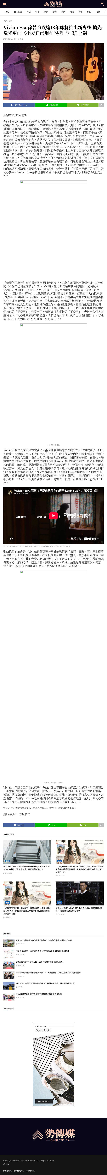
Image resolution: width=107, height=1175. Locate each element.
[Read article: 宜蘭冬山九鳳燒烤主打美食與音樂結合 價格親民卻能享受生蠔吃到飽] (8, 943)
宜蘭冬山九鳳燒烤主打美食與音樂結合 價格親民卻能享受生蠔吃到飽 (44, 940)
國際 (72, 11)
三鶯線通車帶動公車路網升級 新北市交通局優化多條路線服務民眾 (42, 951)
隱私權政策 (18, 1170)
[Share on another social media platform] (101, 105)
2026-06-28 (20, 955)
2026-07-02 (8, 873)
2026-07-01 (60, 876)
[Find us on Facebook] (4, 1164)
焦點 (7, 11)
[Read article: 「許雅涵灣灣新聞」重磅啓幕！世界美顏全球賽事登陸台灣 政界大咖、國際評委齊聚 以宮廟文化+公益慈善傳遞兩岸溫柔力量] (27, 893)
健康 (80, 11)
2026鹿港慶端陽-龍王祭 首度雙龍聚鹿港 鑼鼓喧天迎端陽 (39, 994)
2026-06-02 (20, 976)
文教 (55, 11)
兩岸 (63, 11)
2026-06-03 (20, 987)
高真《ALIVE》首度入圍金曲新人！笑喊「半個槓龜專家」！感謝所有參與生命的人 (79, 909)
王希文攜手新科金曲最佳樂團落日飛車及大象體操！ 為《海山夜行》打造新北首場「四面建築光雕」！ (26, 868)
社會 (37, 11)
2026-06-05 (20, 944)
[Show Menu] (4, 4)
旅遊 (89, 11)
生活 (29, 11)
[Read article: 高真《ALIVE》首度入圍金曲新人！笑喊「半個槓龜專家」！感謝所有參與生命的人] (80, 893)
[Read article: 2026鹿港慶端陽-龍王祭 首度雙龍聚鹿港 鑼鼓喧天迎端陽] (8, 997)
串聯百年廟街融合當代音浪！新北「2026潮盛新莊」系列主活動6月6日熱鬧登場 (48, 972)
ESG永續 (18, 11)
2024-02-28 (8, 38)
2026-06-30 (60, 914)
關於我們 (7, 1170)
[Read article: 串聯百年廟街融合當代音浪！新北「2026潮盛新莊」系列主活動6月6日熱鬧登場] (8, 975)
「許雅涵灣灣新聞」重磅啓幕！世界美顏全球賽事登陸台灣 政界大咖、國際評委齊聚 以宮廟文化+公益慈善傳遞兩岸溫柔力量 (27, 911)
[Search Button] (102, 4)
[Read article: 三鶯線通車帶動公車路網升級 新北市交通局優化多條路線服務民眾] (8, 954)
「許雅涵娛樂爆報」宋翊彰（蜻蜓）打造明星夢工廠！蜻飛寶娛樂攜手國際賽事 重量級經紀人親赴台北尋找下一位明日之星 (79, 869)
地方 (46, 11)
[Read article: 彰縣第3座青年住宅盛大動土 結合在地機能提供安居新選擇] (8, 965)
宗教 (98, 11)
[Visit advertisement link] (53, 1064)
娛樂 (10, 21)
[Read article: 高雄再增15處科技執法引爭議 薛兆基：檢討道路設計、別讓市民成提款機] (8, 986)
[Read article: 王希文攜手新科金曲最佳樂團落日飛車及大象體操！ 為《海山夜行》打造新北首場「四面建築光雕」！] (27, 852)
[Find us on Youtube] (8, 1164)
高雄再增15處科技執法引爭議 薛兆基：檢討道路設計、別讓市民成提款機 (45, 983)
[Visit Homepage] (53, 4)
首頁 (5, 21)
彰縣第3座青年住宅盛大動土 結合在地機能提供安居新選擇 (39, 962)
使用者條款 (30, 1170)
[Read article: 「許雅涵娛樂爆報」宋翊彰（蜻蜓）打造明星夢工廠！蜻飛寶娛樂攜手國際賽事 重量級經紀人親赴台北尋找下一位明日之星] (80, 852)
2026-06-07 (20, 997)
